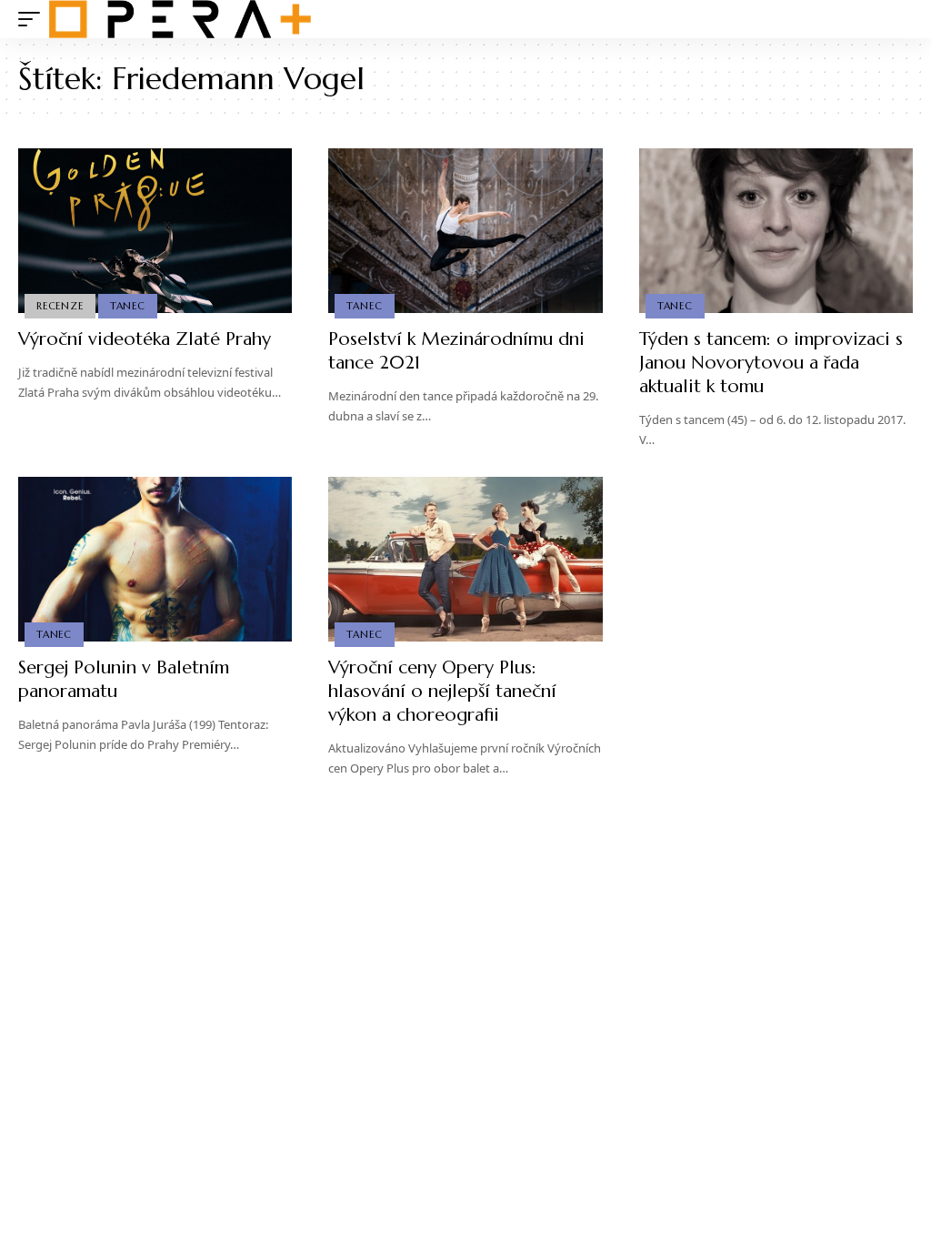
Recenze (59, 305)
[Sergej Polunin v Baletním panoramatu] (155, 559)
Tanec (127, 305)
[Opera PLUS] (180, 19)
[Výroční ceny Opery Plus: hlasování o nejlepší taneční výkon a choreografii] (465, 559)
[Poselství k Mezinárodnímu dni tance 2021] (465, 230)
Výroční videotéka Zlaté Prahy (144, 339)
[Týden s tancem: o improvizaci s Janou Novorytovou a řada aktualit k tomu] (776, 230)
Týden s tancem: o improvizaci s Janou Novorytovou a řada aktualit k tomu (771, 363)
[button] (33, 19)
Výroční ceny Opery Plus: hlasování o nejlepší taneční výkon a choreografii (442, 691)
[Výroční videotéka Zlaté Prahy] (155, 230)
